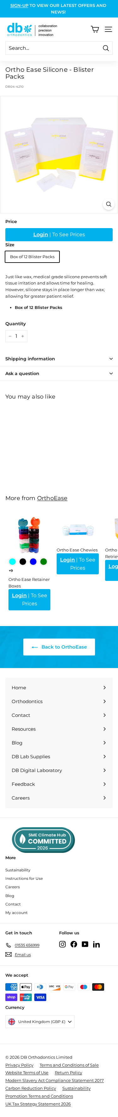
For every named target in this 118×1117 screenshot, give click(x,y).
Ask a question (22, 373)
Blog (9, 895)
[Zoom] (109, 204)
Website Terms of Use (26, 1072)
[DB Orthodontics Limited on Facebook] (73, 944)
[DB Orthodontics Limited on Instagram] (62, 944)
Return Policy (68, 1072)
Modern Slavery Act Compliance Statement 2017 (54, 1080)
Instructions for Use (24, 878)
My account (16, 912)
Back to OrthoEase (63, 647)
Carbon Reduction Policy (30, 1088)
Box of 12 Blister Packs (32, 256)
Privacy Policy (19, 1064)
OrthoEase (52, 498)
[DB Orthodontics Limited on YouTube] (85, 944)
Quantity (15, 323)
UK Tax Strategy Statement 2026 (38, 1103)
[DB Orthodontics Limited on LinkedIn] (96, 944)
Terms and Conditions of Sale (69, 1064)
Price (11, 221)
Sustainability (18, 870)
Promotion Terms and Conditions (39, 1096)
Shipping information (30, 359)
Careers (12, 887)
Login (40, 234)
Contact (13, 904)
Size (9, 245)
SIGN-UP (19, 5)
